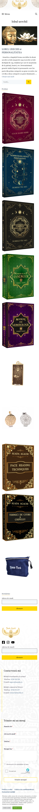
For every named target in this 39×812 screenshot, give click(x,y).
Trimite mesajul (21, 780)
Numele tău (8, 726)
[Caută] (28, 82)
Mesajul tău (8, 749)
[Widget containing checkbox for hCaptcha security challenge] (17, 771)
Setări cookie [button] (6, 808)
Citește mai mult (8, 77)
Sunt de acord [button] (17, 808)
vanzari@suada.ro (16, 693)
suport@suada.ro (15, 682)
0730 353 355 (15, 679)
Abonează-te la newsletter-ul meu (17, 764)
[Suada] (19, 4)
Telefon (7, 741)
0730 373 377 (15, 690)
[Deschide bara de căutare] (36, 14)
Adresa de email (10, 734)
